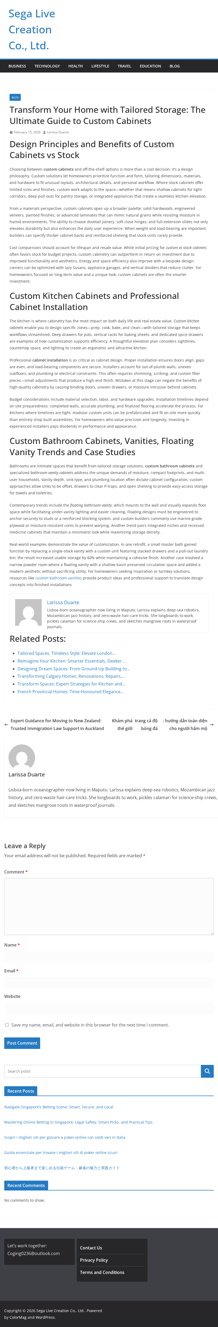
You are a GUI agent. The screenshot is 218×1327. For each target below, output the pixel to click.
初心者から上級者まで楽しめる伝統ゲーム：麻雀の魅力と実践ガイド (62, 1167)
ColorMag (18, 1317)
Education (150, 66)
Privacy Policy (94, 1260)
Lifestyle (100, 66)
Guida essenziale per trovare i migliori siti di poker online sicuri (61, 1152)
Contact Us (91, 1248)
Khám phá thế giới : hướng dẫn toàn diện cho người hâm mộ (159, 724)
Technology (47, 66)
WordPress (45, 1317)
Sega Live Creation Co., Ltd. (32, 29)
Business (17, 66)
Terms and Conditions (102, 1272)
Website (12, 996)
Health (75, 66)
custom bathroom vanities (58, 577)
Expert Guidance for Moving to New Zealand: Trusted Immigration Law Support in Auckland (57, 724)
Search (207, 1071)
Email (11, 971)
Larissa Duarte (58, 132)
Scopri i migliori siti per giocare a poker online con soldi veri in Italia (64, 1137)
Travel (124, 66)
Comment (16, 872)
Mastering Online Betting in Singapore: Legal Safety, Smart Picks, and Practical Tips (78, 1122)
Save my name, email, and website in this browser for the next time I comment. (90, 1025)
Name (12, 945)
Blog (175, 66)
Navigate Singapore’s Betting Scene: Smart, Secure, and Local (58, 1106)
